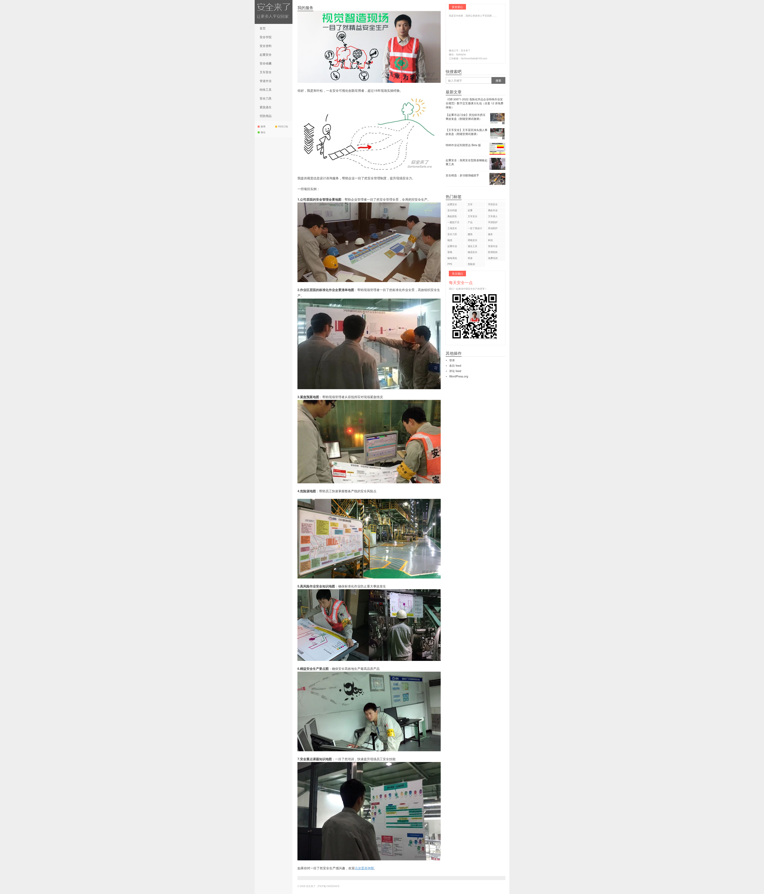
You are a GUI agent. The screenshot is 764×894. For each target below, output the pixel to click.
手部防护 (493, 222)
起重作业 (452, 246)
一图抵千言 (453, 222)
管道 (470, 258)
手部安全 (493, 204)
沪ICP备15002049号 (328, 886)
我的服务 (305, 7)
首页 (263, 28)
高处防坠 (452, 216)
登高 (449, 252)
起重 (470, 210)
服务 (490, 234)
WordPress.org (458, 376)
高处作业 (493, 210)
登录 (452, 360)
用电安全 (472, 240)
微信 (263, 132)
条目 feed (455, 365)
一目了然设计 (475, 228)
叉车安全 (266, 72)
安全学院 (266, 37)
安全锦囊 (266, 63)
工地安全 (452, 228)
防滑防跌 (493, 252)
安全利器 (452, 210)
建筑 (470, 234)
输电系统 (452, 258)
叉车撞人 (493, 216)
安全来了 (273, 12)
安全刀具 (266, 98)
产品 (470, 222)
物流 (449, 240)
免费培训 (493, 258)
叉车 (470, 204)
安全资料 (266, 46)
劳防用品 (266, 116)
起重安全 (266, 54)
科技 (490, 240)
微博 (263, 126)
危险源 (471, 264)
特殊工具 (266, 89)
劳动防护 (493, 228)
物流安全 (472, 252)
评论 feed (455, 371)
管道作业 (266, 81)
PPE (449, 264)
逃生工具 (472, 246)
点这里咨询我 (364, 868)
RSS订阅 (283, 126)
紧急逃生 (266, 107)
